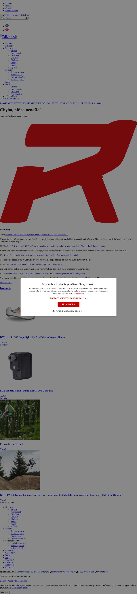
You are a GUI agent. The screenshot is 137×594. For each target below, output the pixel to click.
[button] (68, 298)
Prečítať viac (79, 293)
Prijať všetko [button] (68, 304)
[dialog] (69, 297)
